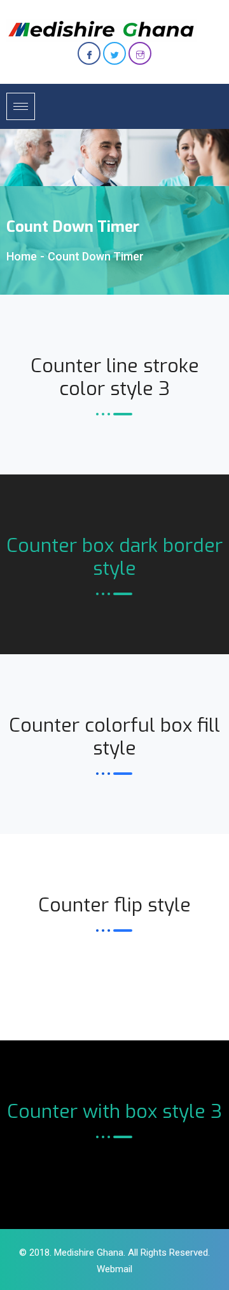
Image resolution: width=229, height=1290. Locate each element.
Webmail (114, 1269)
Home (21, 256)
